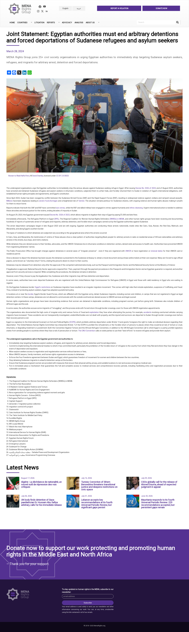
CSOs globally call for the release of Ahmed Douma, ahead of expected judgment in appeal (159, 484)
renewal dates (157, 251)
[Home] (20, 9)
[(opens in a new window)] (40, 7)
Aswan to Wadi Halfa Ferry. (19, 176)
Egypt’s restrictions (42, 287)
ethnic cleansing (136, 208)
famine (81, 201)
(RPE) (56, 219)
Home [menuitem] (12, 22)
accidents (147, 312)
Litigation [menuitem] (39, 22)
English (65, 8)
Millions (9, 201)
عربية (79, 8)
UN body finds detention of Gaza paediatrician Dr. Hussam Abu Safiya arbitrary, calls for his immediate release (41, 502)
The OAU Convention (86, 331)
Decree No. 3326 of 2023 (146, 188)
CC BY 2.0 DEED (62, 176)
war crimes (60, 208)
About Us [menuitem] (89, 23)
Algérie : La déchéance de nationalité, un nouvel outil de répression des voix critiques (41, 484)
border (30, 294)
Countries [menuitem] (21, 23)
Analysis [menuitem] (79, 22)
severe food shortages (48, 201)
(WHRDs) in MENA (117, 219)
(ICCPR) (72, 322)
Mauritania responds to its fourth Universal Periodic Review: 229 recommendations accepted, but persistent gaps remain (157, 503)
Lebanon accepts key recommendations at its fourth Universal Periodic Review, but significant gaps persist (96, 503)
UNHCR (128, 251)
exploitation (94, 312)
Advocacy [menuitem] (67, 22)
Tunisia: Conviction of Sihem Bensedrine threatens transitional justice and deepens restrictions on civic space (99, 486)
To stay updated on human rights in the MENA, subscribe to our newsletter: (88, 590)
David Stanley (37, 176)
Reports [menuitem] (50, 23)
